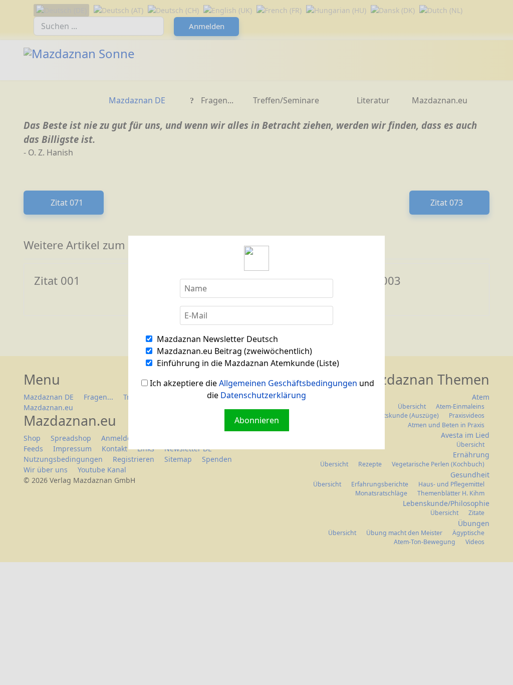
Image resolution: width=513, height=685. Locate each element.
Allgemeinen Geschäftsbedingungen (288, 383)
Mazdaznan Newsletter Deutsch (216, 339)
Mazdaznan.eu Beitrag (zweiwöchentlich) (233, 351)
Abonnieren (256, 420)
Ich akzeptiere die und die (261, 389)
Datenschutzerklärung (263, 395)
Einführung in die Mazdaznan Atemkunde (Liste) (247, 363)
